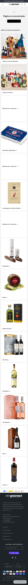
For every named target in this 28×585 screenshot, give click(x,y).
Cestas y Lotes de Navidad (9, 61)
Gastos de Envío (6, 536)
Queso (4, 297)
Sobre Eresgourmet (7, 539)
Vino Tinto (5, 360)
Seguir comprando (14, 21)
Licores (4, 485)
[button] (2, 4)
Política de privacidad (11, 578)
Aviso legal (5, 527)
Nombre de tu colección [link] (9, 108)
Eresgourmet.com (13, 576)
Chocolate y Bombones (8, 150)
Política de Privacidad (8, 533)
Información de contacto (20, 578)
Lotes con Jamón (7, 92)
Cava (3, 453)
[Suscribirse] (21, 548)
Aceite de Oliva (6, 328)
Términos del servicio (16, 580)
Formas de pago (6, 530)
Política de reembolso (7, 580)
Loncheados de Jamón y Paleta (11, 208)
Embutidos (5, 266)
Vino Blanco (5, 391)
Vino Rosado (5, 422)
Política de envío (24, 580)
